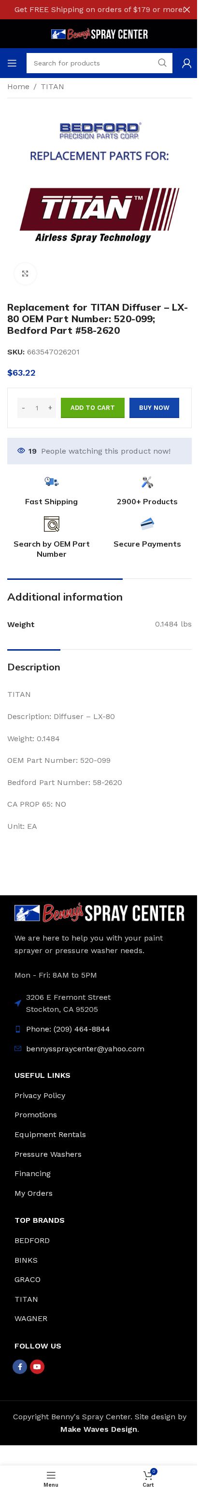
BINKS (26, 1260)
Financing (32, 1173)
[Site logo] (99, 33)
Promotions (35, 1114)
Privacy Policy (39, 1095)
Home (18, 86)
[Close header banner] (187, 9)
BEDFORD (32, 1240)
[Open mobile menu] (12, 63)
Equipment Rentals (50, 1134)
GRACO (27, 1279)
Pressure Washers (48, 1154)
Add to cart (93, 407)
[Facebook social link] (20, 1367)
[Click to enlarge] (25, 274)
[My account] (187, 63)
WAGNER (30, 1318)
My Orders (33, 1193)
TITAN (52, 86)
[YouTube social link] (37, 1367)
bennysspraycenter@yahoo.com (85, 1048)
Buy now (154, 407)
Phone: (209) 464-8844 (68, 1029)
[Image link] (99, 911)
